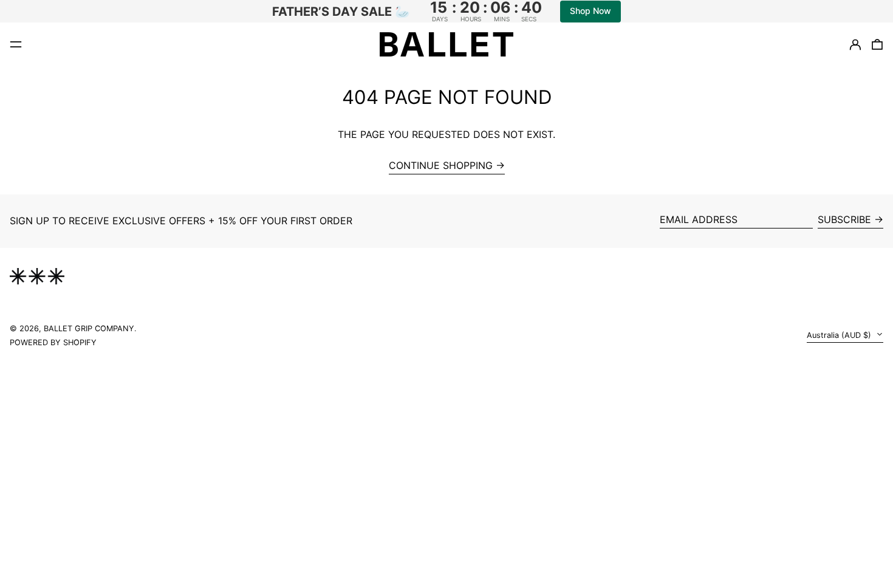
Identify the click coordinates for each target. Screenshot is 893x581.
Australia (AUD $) (840, 335)
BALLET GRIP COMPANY (89, 328)
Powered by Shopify (53, 342)
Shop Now (590, 10)
